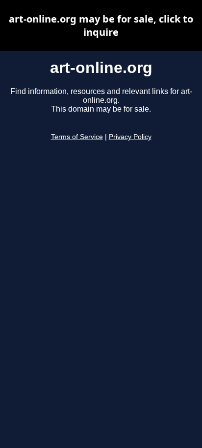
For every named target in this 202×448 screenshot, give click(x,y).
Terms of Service (77, 137)
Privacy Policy (130, 137)
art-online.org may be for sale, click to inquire (101, 25)
